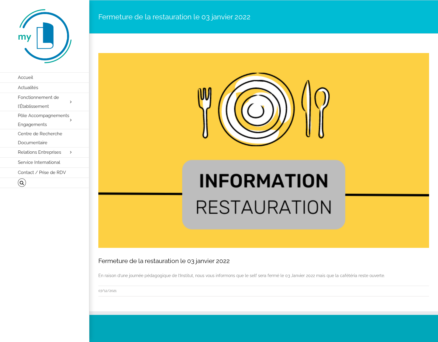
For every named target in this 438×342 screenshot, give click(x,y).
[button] (44, 183)
